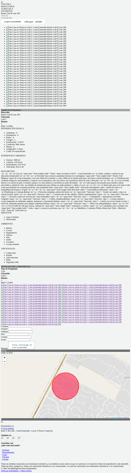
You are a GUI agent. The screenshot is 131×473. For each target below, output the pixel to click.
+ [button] (4, 357)
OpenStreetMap (117, 417)
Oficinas (5, 457)
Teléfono (4, 331)
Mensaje (4, 348)
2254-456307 (8, 428)
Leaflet (107, 417)
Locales (5, 459)
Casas (4, 455)
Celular (4, 337)
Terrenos (5, 450)
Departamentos (8, 452)
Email (3, 340)
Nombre (4, 329)
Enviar (3, 351)
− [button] (4, 361)
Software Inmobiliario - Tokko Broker (16, 471)
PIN (2, 334)
